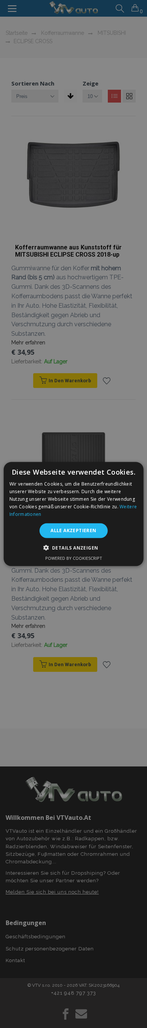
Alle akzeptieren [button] (73, 530)
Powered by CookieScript (73, 558)
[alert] (73, 514)
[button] (73, 547)
